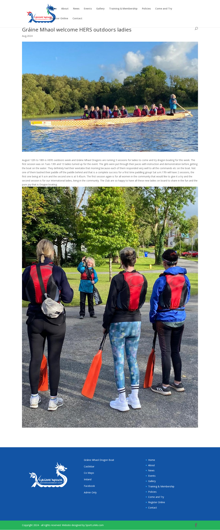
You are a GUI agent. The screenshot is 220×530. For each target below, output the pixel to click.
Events (88, 8)
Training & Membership (123, 8)
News (76, 8)
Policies (146, 8)
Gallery (100, 8)
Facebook (89, 486)
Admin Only (90, 492)
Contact (77, 18)
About (65, 8)
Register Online (59, 18)
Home (53, 8)
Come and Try (163, 8)
